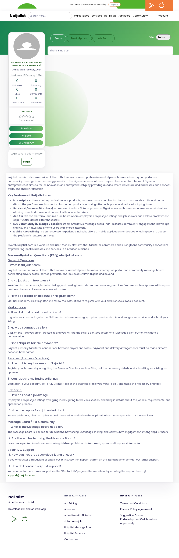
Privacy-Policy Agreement (136, 509)
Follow (27, 128)
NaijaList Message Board (78, 527)
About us (69, 509)
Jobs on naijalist (74, 521)
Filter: (152, 37)
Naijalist (18, 15)
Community (140, 15)
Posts (58, 38)
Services (97, 15)
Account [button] (163, 15)
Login (26, 161)
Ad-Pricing (70, 503)
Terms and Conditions (133, 503)
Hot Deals (110, 15)
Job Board (124, 15)
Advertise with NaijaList (78, 515)
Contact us (71, 539)
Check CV (27, 143)
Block (27, 135)
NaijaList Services (74, 533)
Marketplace (81, 15)
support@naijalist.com (21, 475)
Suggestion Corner (131, 515)
